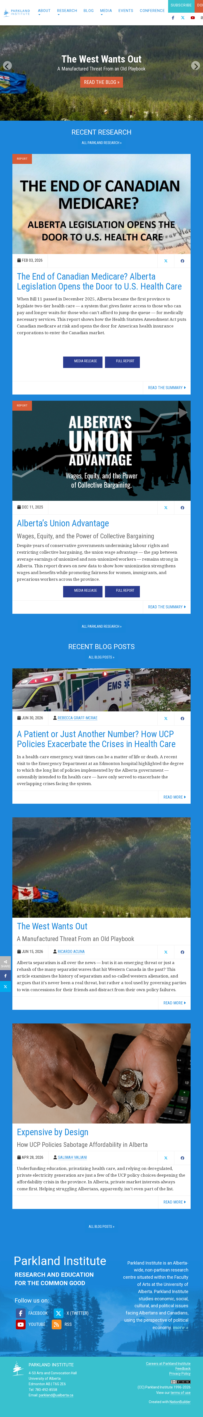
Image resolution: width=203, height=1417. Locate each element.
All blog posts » (101, 657)
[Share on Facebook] (5, 975)
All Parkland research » (102, 143)
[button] (7, 65)
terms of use (181, 1393)
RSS (68, 1324)
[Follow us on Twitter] (183, 19)
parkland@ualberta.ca (56, 1395)
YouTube (36, 1324)
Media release (85, 361)
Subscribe (181, 5)
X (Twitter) (77, 1313)
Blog (89, 10)
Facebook (37, 1313)
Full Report (125, 361)
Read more (173, 797)
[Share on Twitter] (5, 986)
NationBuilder (180, 1402)
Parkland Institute (17, 12)
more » (180, 1327)
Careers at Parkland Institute (168, 1364)
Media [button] (106, 10)
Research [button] (67, 10)
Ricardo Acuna (71, 951)
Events (126, 10)
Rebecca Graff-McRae (77, 718)
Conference (152, 10)
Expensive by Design (52, 1132)
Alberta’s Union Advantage (63, 523)
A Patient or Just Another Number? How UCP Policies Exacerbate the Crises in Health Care (96, 739)
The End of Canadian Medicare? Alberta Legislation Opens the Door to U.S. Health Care (99, 281)
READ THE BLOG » (101, 82)
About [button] (44, 10)
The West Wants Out (52, 926)
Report (22, 158)
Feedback (183, 1369)
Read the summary (166, 387)
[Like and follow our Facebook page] (173, 19)
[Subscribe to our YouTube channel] (193, 19)
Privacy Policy (180, 1374)
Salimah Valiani (72, 1157)
